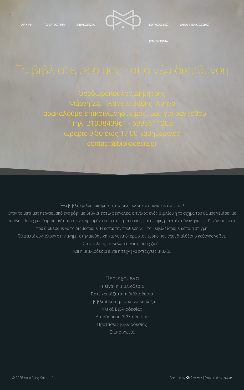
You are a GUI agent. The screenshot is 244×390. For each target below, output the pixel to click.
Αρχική (26, 24)
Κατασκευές (158, 24)
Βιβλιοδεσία (85, 24)
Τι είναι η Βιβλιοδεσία (122, 286)
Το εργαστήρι (54, 24)
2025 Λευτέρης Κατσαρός (35, 378)
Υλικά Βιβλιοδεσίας (194, 24)
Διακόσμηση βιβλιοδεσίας (122, 316)
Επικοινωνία (158, 41)
